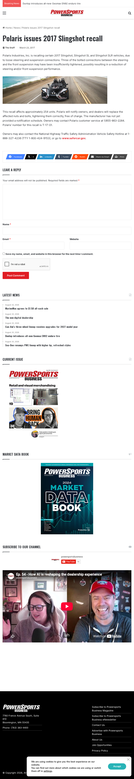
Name (7, 224)
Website (74, 239)
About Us (97, 739)
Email (7, 239)
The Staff (10, 47)
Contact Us (98, 725)
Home (8, 27)
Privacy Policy (100, 750)
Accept (117, 766)
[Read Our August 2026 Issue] (33, 404)
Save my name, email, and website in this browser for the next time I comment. (49, 254)
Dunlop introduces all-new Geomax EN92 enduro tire (52, 3)
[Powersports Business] (67, 13)
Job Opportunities (102, 745)
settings (48, 771)
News (17, 27)
